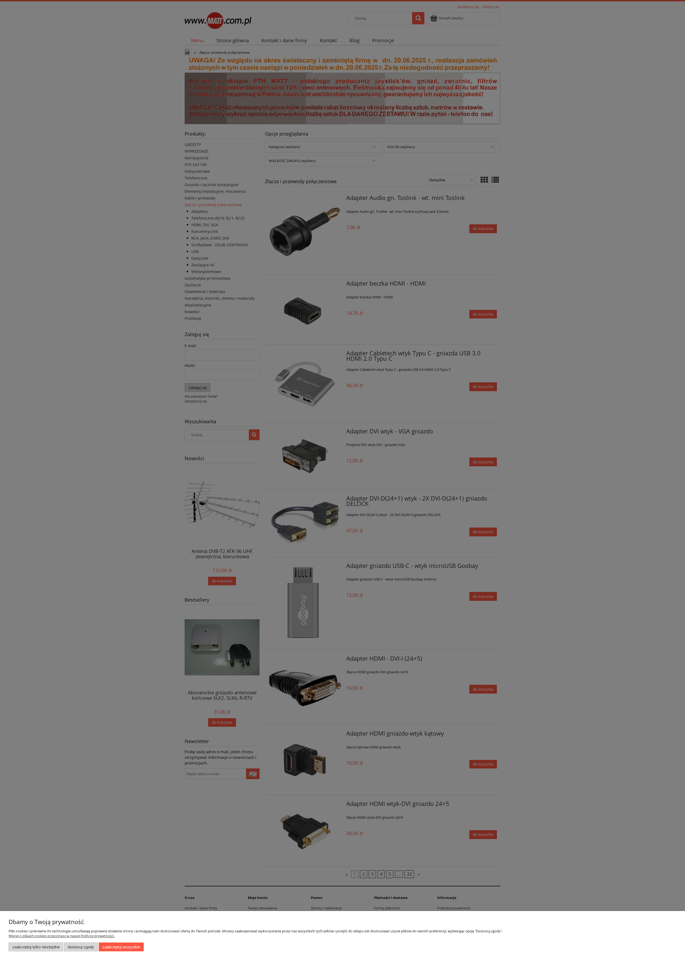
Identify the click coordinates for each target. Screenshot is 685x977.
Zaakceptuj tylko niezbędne (36, 947)
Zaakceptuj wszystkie (121, 947)
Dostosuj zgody (81, 947)
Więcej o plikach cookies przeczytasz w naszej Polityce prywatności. (62, 935)
